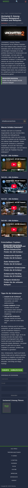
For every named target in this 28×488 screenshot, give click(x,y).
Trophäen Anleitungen (14, 452)
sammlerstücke (16, 370)
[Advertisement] (14, 8)
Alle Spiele (14, 448)
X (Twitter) (14, 460)
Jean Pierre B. (4, 23)
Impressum (14, 473)
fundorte (5, 370)
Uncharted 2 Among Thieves (13, 400)
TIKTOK (14, 466)
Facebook (14, 463)
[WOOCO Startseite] (6, 1)
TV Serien (14, 455)
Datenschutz (14, 477)
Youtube (14, 469)
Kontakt (14, 480)
